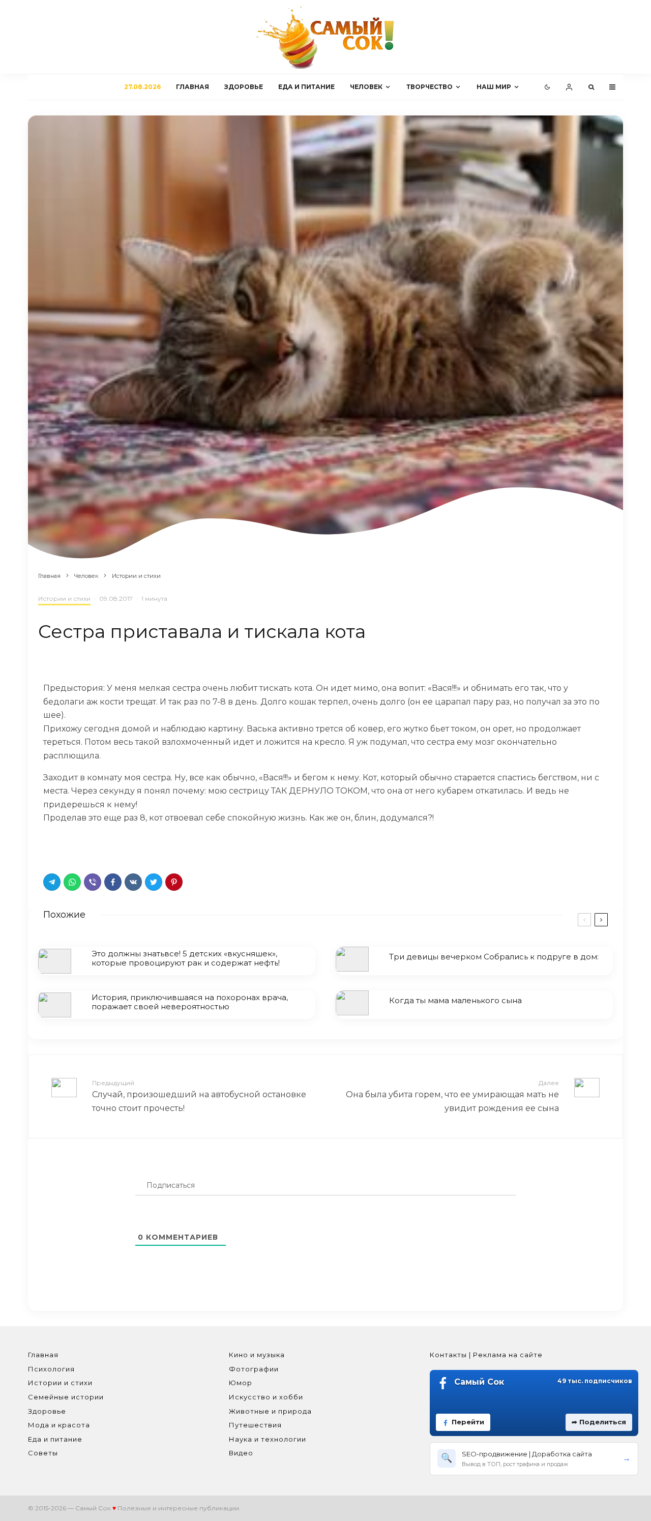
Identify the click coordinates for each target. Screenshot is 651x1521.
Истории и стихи (64, 598)
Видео (241, 1453)
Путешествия (255, 1425)
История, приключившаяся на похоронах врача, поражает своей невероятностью (190, 1002)
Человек (366, 87)
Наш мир (494, 87)
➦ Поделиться (599, 1422)
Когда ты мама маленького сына (455, 1000)
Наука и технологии (267, 1439)
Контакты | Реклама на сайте (486, 1355)
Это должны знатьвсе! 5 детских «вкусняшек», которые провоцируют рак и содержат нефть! (186, 958)
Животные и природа (270, 1411)
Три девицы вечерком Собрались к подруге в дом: (494, 956)
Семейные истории (66, 1397)
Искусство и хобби (266, 1397)
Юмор (240, 1383)
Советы (43, 1453)
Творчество (429, 87)
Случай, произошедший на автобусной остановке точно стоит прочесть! (199, 1096)
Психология (51, 1369)
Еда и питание (306, 87)
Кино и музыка (257, 1355)
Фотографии (254, 1369)
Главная (192, 87)
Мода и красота (59, 1425)
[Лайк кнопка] (50, 846)
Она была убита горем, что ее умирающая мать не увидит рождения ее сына (452, 1096)
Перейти (468, 1422)
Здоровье (243, 87)
